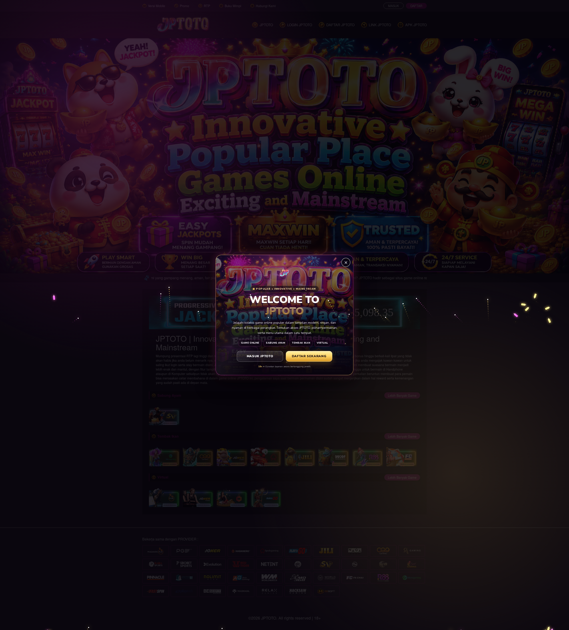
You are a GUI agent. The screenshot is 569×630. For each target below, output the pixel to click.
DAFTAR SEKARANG (309, 356)
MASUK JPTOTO (260, 356)
